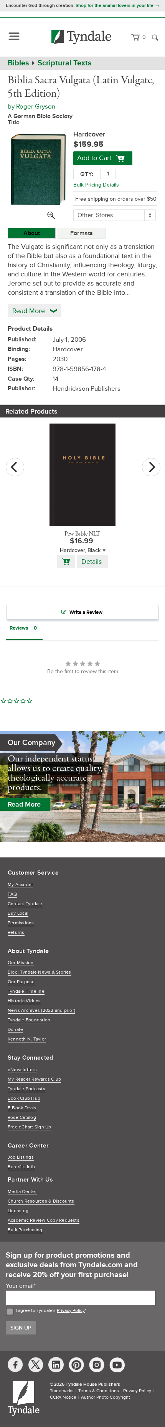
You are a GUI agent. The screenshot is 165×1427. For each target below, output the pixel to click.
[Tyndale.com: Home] (81, 37)
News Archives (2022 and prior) (41, 1010)
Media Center (22, 1192)
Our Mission (21, 963)
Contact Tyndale (25, 904)
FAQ (12, 894)
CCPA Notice (63, 1397)
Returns (16, 932)
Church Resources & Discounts (41, 1201)
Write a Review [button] (85, 612)
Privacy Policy (71, 1310)
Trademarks (62, 1391)
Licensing (18, 1211)
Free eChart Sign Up (29, 1127)
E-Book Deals (22, 1108)
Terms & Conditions (98, 1391)
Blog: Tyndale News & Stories (39, 972)
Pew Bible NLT (82, 534)
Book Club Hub (24, 1098)
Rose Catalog (22, 1117)
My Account (20, 885)
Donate (15, 1030)
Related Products (31, 411)
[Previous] (15, 467)
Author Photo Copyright (105, 1397)
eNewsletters (22, 1070)
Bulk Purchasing (25, 1230)
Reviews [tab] (19, 628)
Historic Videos (24, 1001)
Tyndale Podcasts (26, 1089)
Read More (24, 804)
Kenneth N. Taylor (27, 1039)
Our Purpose (21, 982)
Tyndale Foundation (29, 1020)
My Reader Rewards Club (34, 1079)
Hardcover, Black (80, 550)
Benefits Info (21, 1167)
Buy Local (18, 913)
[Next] (151, 467)
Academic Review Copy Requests (43, 1220)
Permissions (21, 923)
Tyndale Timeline (26, 991)
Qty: (86, 174)
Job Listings (21, 1157)
